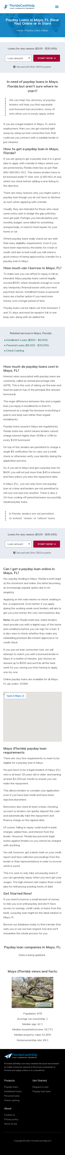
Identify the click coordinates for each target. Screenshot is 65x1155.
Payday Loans (32, 30)
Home (20, 30)
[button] (57, 6)
